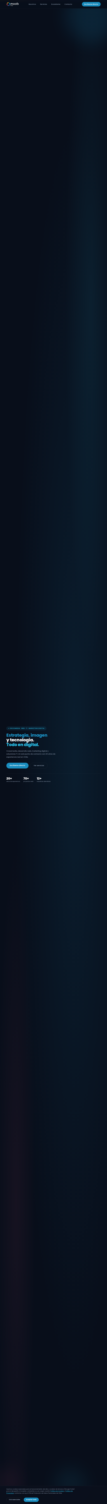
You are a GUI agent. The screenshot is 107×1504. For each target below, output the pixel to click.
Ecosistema (55, 4)
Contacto (68, 4)
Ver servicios (39, 765)
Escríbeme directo (91, 4)
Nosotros (32, 4)
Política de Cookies (57, 1491)
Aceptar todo (31, 1500)
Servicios (43, 4)
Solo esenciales (14, 1500)
